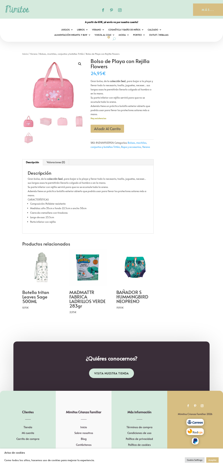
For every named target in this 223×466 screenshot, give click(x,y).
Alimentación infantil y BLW (70, 35)
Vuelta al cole (103, 35)
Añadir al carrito (107, 128)
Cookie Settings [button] (194, 459)
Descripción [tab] (32, 162)
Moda (122, 35)
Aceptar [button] (212, 459)
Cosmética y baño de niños (124, 29)
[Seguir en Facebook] (103, 10)
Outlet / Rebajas (158, 35)
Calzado (153, 29)
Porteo (137, 35)
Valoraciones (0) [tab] (56, 162)
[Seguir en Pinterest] (111, 10)
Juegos (65, 29)
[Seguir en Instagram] (119, 10)
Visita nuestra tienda (111, 373)
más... (208, 9)
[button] (80, 64)
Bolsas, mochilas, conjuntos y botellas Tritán (61, 53)
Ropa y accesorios (131, 147)
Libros (81, 29)
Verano (96, 29)
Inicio (25, 53)
